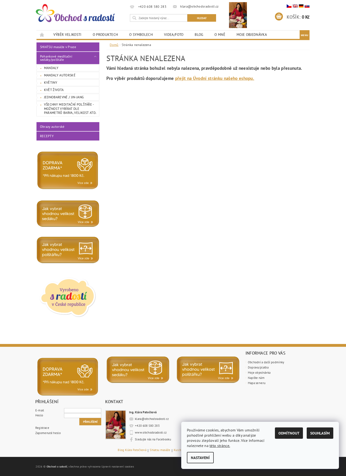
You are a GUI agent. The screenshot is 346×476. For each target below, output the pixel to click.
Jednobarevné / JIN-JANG (64, 97)
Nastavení (200, 457)
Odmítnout (288, 433)
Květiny (50, 82)
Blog (199, 34)
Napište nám (256, 378)
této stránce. (219, 445)
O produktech (105, 34)
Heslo (39, 415)
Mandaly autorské (60, 75)
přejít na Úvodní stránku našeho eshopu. (214, 78)
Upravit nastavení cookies (117, 466)
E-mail (39, 410)
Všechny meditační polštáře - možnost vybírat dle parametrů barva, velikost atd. (70, 108)
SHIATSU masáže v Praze (58, 47)
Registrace (42, 428)
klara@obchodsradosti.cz (152, 419)
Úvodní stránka (42, 34)
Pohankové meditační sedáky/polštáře (56, 58)
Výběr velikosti (67, 34)
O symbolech (141, 34)
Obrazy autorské (52, 126)
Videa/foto (173, 34)
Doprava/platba (258, 367)
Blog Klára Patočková (132, 450)
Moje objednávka (252, 34)
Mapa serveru (257, 383)
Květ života (54, 90)
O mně (219, 34)
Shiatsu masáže (160, 450)
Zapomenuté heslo (48, 433)
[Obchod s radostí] (75, 13)
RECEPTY (47, 136)
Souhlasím (320, 433)
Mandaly (51, 68)
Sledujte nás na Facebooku (153, 439)
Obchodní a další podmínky (266, 362)
